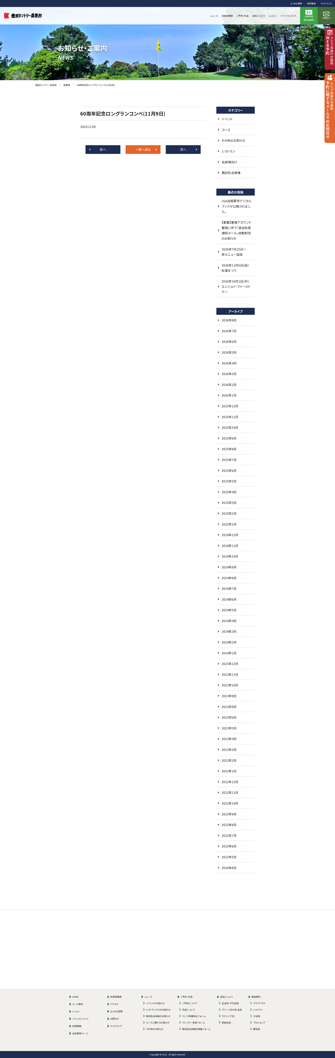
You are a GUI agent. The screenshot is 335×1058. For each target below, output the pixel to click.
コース (226, 129)
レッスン (76, 1011)
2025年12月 (230, 406)
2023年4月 (229, 738)
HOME (75, 996)
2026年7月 (229, 331)
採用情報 (311, 3)
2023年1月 (229, 771)
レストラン (228, 151)
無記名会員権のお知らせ (158, 1016)
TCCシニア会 (228, 1016)
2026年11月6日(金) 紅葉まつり (237, 268)
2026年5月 (229, 352)
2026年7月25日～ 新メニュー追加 (236, 252)
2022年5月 (229, 857)
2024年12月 (230, 534)
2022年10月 (230, 803)
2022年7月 (229, 835)
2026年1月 (229, 395)
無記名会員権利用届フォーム (196, 1029)
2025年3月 (229, 502)
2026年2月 (229, 384)
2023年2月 (229, 760)
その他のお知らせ (233, 140)
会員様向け (229, 162)
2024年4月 (229, 620)
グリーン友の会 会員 (232, 1009)
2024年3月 (229, 631)
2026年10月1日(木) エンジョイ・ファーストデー (237, 286)
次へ (183, 149)
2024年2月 (229, 642)
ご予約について (189, 1003)
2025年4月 (229, 492)
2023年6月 (229, 717)
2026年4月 (229, 363)
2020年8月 (229, 867)
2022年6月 (229, 846)
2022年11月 (230, 792)
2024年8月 (229, 578)
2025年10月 (230, 427)
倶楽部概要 (116, 996)
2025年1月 (229, 524)
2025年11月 (230, 416)
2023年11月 (230, 674)
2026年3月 (229, 373)
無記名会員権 (231, 172)
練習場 (256, 1029)
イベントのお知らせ (155, 1003)
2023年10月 (230, 685)
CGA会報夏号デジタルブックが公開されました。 (236, 206)
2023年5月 (229, 728)
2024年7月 (229, 588)
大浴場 (256, 1016)
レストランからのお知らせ (158, 1009)
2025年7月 (229, 459)
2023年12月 (230, 663)
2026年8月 (229, 320)
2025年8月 (229, 449)
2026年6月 (229, 341)
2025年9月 (229, 438)
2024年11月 (230, 545)
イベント (227, 119)
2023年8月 (229, 706)
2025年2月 (229, 513)
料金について (188, 1009)
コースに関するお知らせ (158, 1022)
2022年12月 (230, 781)
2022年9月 (229, 814)
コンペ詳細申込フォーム (194, 1016)
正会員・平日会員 (230, 1003)
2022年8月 (229, 824)
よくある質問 (296, 3)
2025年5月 (229, 481)
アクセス (114, 1004)
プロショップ (259, 1022)
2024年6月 (229, 599)
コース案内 (77, 1004)
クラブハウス (259, 1003)
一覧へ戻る (143, 149)
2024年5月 (229, 610)
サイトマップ (326, 3)
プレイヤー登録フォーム (193, 1022)
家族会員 (226, 1022)
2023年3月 (229, 749)
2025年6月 (229, 470)
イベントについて (80, 1018)
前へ (103, 149)
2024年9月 (229, 567)
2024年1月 (229, 653)
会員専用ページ (80, 1033)
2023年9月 (229, 696)
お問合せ (114, 1018)
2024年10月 (230, 556)
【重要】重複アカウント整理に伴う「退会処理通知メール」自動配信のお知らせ (236, 230)
